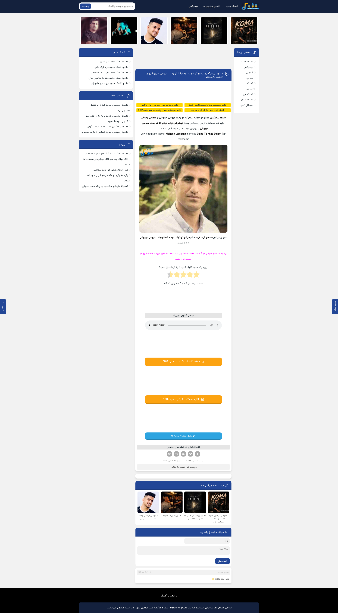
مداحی (249, 78)
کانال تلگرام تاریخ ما (181, 436)
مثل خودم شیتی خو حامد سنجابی (110, 170)
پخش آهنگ (168, 596)
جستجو (85, 6)
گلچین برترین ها (211, 6)
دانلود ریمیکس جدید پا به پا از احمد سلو (107, 116)
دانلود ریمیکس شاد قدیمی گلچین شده (207, 105)
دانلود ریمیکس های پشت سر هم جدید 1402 (159, 110)
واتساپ (176, 454)
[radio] (196, 275)
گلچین (249, 72)
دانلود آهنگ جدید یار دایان (114, 61)
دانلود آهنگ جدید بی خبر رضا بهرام (110, 83)
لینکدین (183, 454)
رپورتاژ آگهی (246, 105)
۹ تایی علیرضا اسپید (118, 121)
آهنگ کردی (247, 99)
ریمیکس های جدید (191, 460)
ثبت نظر (222, 561)
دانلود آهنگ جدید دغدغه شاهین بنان (108, 78)
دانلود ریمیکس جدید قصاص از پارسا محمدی (105, 132)
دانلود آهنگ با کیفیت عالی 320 (181, 361)
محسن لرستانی (148, 117)
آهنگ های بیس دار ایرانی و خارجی (207, 110)
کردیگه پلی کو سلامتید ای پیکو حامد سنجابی (105, 186)
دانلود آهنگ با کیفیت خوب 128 (181, 399)
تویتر (190, 454)
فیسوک (197, 454)
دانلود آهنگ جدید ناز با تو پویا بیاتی (109, 72)
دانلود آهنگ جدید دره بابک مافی (111, 67)
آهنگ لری (248, 94)
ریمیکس (193, 6)
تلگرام (169, 454)
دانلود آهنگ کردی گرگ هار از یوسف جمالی (106, 153)
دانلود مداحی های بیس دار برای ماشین (159, 105)
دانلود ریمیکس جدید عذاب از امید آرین (107, 126)
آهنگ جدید (232, 6)
